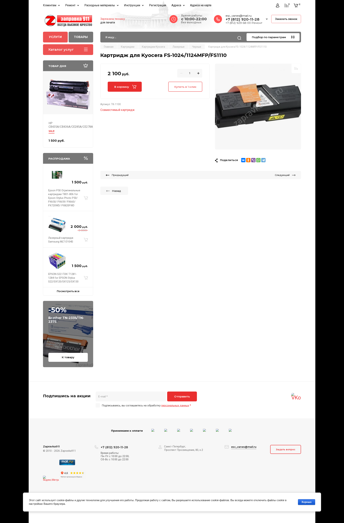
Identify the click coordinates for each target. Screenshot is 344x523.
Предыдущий (120, 175)
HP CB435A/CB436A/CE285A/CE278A (71, 124)
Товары (81, 37)
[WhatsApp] (258, 160)
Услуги (55, 37)
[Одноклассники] (248, 160)
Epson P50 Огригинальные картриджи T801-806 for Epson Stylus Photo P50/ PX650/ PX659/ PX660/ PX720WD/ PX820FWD (64, 198)
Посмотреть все (68, 291)
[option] (258, 107)
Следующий (282, 175)
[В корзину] (86, 198)
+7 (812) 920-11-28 (242, 19)
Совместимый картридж (117, 110)
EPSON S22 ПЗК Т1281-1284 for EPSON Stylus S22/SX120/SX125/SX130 (63, 277)
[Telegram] (263, 160)
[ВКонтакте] (243, 160)
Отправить (182, 396)
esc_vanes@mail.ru (239, 15)
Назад (116, 191)
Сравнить (296, 68)
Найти (239, 38)
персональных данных (175, 405)
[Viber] (253, 160)
